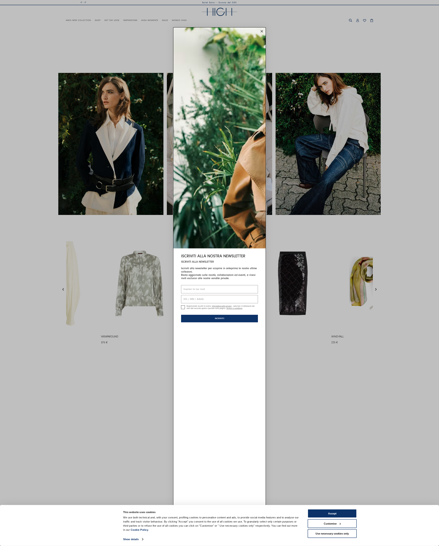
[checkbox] (183, 307)
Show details (131, 539)
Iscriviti (219, 318)
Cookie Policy (139, 529)
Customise (330, 523)
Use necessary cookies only (332, 533)
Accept (332, 513)
